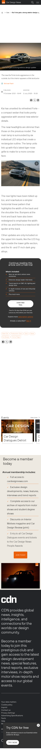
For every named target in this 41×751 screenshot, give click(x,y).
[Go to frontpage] (11, 2)
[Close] (38, 725)
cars (26, 333)
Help (3, 721)
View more (33, 417)
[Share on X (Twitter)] (34, 100)
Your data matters (8, 702)
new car (5, 333)
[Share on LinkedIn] (38, 100)
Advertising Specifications (12, 715)
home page (16, 337)
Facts (3, 718)
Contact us (5, 710)
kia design (5, 337)
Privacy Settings (8, 713)
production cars (16, 333)
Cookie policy (6, 704)
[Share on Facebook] (31, 100)
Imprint (4, 707)
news (32, 333)
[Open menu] (38, 2)
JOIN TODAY (20, 555)
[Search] (32, 2)
